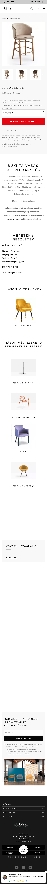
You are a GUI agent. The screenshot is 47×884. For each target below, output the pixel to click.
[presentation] (43, 74)
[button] (46, 872)
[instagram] (24, 867)
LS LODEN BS (15, 18)
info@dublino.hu (26, 841)
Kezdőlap (5, 18)
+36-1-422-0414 (25, 839)
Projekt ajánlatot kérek (23, 121)
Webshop (36, 2)
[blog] (30, 867)
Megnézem (11, 557)
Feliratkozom (23, 739)
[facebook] (17, 867)
